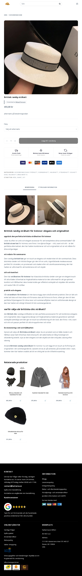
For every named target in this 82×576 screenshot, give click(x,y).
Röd (14, 177)
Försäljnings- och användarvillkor (55, 492)
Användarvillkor (10, 537)
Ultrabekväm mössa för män (15, 432)
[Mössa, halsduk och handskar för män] (15, 377)
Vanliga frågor (9, 530)
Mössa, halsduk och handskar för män (15, 394)
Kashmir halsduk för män (40, 393)
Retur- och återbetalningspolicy (54, 489)
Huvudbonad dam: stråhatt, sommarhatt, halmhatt (36, 172)
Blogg (44, 479)
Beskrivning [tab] (29, 187)
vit (24, 177)
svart (19, 177)
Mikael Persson (21, 102)
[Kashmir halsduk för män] (40, 377)
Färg (5, 124)
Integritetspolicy (48, 486)
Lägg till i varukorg (48, 141)
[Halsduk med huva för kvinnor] (65, 377)
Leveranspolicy (48, 482)
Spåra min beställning (12, 490)
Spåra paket (8, 533)
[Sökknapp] (59, 3)
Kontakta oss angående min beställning (19, 493)
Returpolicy (8, 540)
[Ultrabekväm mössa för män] (15, 415)
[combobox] (39, 4)
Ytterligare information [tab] (47, 187)
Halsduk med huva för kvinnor (65, 394)
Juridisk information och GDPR (54, 496)
